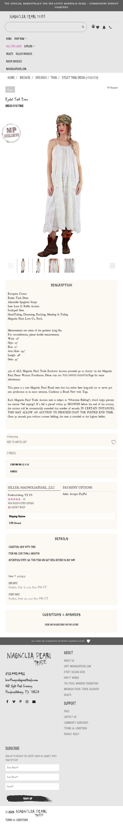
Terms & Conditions (75, 728)
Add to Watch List (17, 439)
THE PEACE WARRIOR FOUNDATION (81, 683)
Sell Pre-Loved (14, 46)
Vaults (9, 54)
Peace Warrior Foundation (76, 375)
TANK (54, 78)
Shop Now (19, 39)
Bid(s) (11, 453)
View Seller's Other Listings (21, 503)
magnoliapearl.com (16, 69)
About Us (69, 660)
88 (24, 499)
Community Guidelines (76, 722)
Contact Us (70, 717)
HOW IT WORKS (71, 677)
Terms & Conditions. (16, 820)
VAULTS (67, 695)
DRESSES (41, 78)
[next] (112, 265)
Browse (25, 78)
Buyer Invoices (14, 61)
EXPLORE (28, 46)
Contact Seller (18, 507)
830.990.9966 (15, 673)
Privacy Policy (71, 734)
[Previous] (10, 265)
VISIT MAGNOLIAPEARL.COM (77, 666)
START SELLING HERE (74, 672)
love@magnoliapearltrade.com (21, 679)
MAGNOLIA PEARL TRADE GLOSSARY (81, 689)
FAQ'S (66, 711)
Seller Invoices (24, 54)
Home (9, 39)
